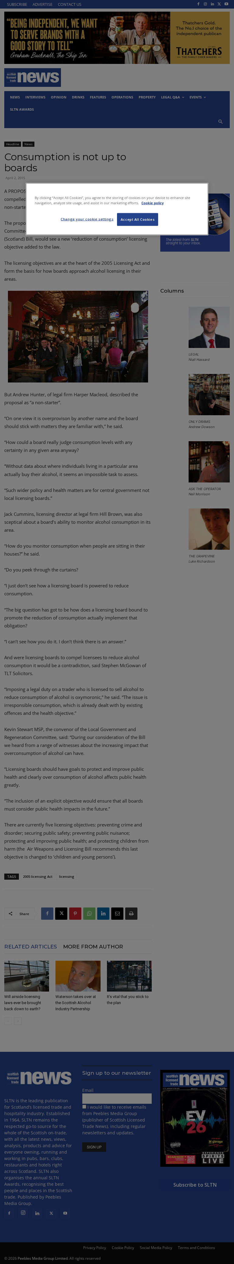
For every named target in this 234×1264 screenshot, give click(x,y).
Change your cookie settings (87, 219)
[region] (117, 209)
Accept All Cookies (137, 219)
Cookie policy (152, 203)
